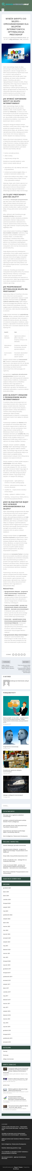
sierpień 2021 (6, 942)
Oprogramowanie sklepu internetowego (15, 635)
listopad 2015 (6, 1034)
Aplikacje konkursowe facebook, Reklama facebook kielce (16, 1139)
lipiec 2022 (6, 922)
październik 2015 (7, 1038)
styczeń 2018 (6, 965)
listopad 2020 (6, 961)
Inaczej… (5, 1051)
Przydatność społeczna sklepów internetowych (12, 770)
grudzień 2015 (7, 1030)
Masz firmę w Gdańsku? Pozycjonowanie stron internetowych (15, 872)
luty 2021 (5, 957)
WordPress (16, 1169)
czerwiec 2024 (7, 899)
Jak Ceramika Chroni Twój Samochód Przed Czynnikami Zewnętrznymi (15, 826)
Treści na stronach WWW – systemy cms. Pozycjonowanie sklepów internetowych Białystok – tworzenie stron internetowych (16, 607)
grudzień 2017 (7, 969)
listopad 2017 (6, 972)
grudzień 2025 (7, 888)
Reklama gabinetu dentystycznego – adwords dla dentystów (18, 1089)
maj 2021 (5, 945)
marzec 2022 (6, 926)
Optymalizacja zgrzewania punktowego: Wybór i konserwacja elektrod (14, 831)
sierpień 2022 (6, 918)
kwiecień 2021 (7, 949)
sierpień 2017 (6, 984)
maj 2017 (5, 996)
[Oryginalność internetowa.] (16, 735)
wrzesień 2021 (7, 938)
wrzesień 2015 (7, 1042)
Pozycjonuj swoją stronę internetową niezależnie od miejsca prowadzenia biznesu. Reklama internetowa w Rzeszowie (15, 1070)
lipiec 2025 (6, 891)
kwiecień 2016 (7, 1015)
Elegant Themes (18, 1167)
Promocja (5, 1055)
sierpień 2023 (6, 907)
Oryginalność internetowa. (11, 746)
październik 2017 (7, 976)
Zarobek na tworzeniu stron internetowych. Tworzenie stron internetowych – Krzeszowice (14, 1134)
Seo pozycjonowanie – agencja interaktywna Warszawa (14, 1157)
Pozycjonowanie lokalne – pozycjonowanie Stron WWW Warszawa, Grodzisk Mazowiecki (17, 1098)
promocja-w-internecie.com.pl (18, 37)
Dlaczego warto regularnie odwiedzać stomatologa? (13, 815)
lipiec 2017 (6, 988)
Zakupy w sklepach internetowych (13, 795)
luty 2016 (5, 1022)
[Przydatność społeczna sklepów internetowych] (16, 759)
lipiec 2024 (6, 895)
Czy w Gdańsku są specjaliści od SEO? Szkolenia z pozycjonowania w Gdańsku (15, 1152)
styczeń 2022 (6, 934)
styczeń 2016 (6, 1026)
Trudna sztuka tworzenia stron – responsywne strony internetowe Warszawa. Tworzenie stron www (15, 1128)
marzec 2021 (6, 953)
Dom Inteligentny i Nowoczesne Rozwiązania (15, 836)
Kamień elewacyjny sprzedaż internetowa (14, 845)
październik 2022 (7, 915)
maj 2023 (5, 911)
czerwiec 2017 (7, 992)
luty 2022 (5, 930)
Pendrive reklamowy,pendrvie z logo (18, 1079)
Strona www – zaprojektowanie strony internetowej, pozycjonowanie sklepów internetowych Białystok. (15, 621)
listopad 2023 (6, 903)
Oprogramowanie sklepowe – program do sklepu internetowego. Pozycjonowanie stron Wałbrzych (16, 593)
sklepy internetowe (14, 39)
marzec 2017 (6, 1003)
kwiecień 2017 (7, 999)
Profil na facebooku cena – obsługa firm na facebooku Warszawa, (15, 860)
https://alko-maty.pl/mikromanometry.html (15, 856)
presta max (6, 1085)
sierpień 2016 (6, 1011)
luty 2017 (5, 1007)
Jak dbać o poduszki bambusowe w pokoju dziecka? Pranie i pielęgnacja (14, 821)
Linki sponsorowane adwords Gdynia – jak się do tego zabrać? (18, 1106)
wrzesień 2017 (7, 980)
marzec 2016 (6, 1019)
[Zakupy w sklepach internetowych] (16, 784)
